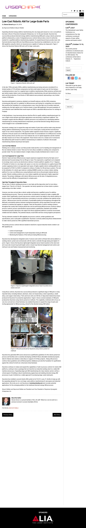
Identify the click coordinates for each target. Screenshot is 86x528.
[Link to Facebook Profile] (71, 11)
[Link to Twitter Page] (74, 11)
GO (82, 14)
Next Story (57, 415)
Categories (13, 16)
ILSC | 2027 (70, 28)
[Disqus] (31, 440)
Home (4, 16)
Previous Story (7, 415)
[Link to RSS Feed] (83, 11)
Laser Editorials (13, 408)
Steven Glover (8, 24)
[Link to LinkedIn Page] (77, 11)
